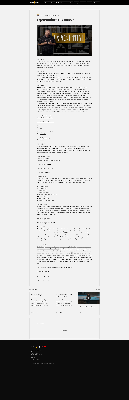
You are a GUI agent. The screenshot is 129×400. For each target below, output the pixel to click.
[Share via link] (48, 276)
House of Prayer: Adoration (37, 296)
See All (98, 289)
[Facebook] (39, 346)
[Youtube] (45, 346)
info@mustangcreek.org (36, 353)
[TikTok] (42, 346)
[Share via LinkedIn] (45, 276)
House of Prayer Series (88, 307)
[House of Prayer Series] (89, 298)
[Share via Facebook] (37, 276)
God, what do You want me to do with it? (64, 296)
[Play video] (64, 40)
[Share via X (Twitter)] (41, 276)
